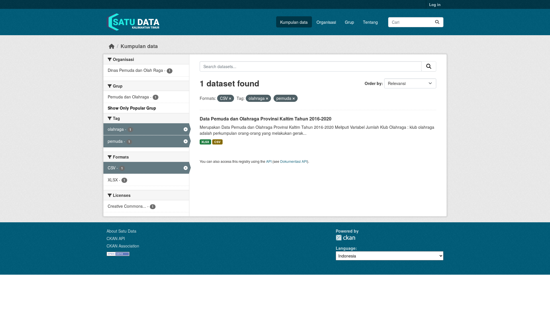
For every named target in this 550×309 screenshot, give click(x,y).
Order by (373, 83)
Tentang (370, 22)
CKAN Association (123, 246)
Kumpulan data (294, 22)
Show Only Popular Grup (132, 108)
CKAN (345, 238)
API (269, 161)
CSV (217, 142)
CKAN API (116, 238)
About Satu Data (121, 231)
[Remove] (230, 98)
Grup (349, 22)
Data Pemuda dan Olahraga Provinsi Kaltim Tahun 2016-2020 (265, 118)
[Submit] (437, 22)
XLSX (205, 142)
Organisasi (326, 22)
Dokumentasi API (293, 161)
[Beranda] (112, 45)
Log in (435, 4)
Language (345, 248)
